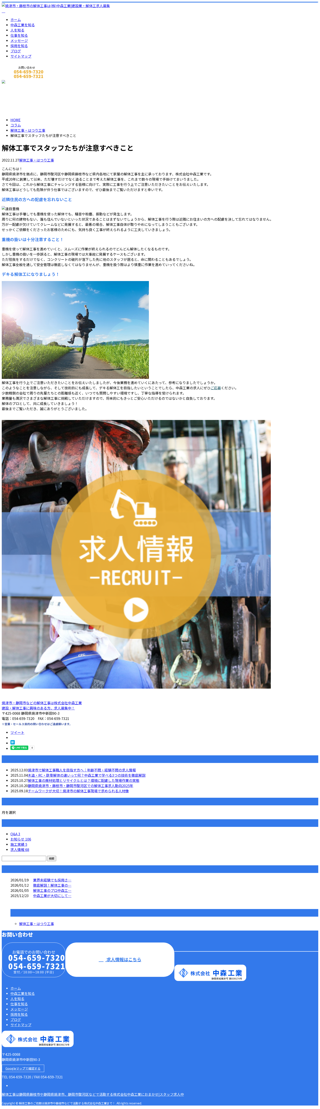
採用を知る (19, 45)
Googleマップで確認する (22, 1068)
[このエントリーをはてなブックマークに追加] (12, 743)
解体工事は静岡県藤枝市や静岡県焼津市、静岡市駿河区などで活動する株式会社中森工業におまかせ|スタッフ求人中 (93, 1094)
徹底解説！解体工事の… (52, 885)
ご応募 (216, 387)
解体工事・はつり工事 (27, 130)
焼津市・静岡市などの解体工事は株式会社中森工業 (42, 702)
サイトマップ (20, 56)
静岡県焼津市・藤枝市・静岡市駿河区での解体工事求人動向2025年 (80, 785)
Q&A (15, 833)
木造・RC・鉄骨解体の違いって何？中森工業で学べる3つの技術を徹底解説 (86, 775)
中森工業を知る (22, 24)
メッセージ (19, 40)
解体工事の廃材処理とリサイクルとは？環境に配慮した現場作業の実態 (83, 780)
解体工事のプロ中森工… (52, 890)
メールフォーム (17, 82)
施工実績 (18, 844)
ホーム (15, 19)
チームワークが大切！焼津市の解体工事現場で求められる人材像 (78, 790)
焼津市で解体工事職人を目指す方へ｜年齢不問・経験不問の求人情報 (82, 770)
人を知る (17, 30)
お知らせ (20, 839)
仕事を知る (19, 35)
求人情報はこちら (123, 959)
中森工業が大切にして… (52, 895)
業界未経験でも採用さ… (52, 880)
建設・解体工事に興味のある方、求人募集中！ (38, 708)
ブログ (15, 50)
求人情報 (19, 849)
